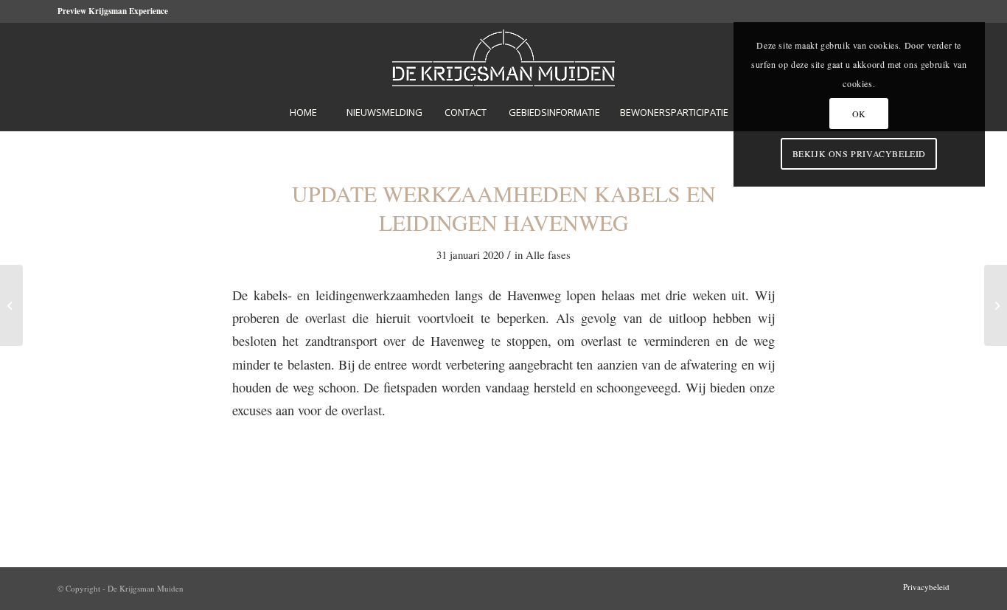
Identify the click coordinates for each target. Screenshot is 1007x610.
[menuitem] (303, 112)
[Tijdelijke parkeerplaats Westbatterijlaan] (11, 305)
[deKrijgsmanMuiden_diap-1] (503, 58)
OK (859, 113)
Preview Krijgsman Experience (113, 11)
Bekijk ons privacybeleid (859, 153)
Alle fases (548, 254)
